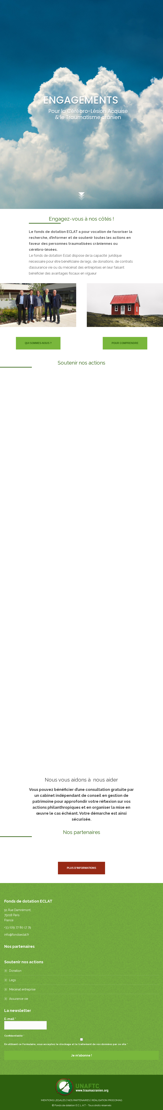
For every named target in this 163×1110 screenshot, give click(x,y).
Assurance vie (18, 998)
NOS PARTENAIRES (78, 1100)
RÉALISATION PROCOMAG (107, 1100)
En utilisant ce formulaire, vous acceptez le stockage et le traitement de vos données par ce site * (66, 1044)
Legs (12, 980)
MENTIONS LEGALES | (54, 1100)
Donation (15, 970)
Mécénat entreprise (22, 989)
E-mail (10, 1019)
